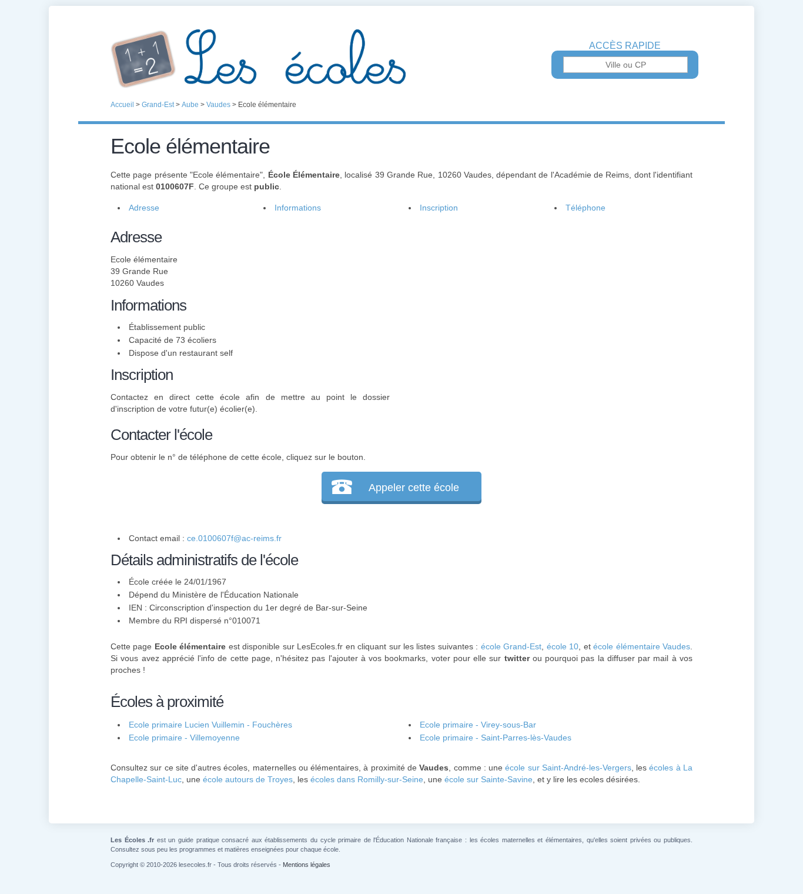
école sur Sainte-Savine (488, 779)
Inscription (439, 207)
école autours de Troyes (248, 779)
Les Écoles (401, 58)
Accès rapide (625, 46)
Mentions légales (306, 864)
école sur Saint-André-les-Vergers (568, 767)
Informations (298, 207)
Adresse (144, 207)
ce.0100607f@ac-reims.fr (234, 538)
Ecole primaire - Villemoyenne (184, 737)
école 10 (562, 646)
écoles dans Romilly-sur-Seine (366, 779)
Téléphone (585, 207)
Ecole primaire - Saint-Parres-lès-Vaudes (495, 737)
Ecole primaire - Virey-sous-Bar (478, 724)
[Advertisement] (541, 308)
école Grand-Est (511, 646)
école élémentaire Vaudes (641, 646)
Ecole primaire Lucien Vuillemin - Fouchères (210, 724)
